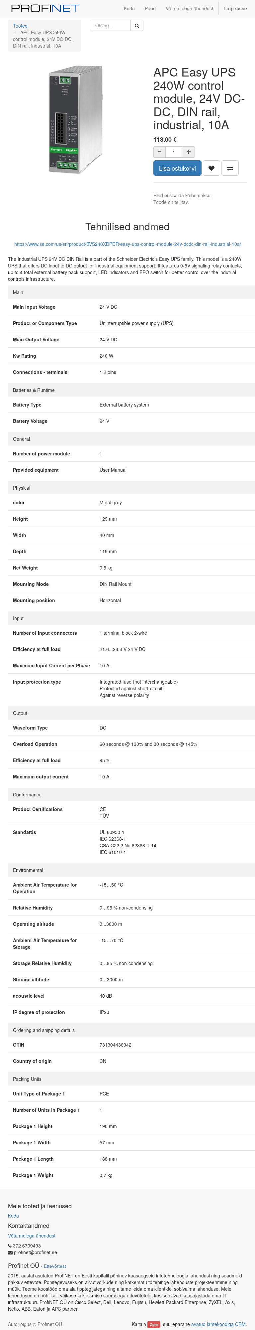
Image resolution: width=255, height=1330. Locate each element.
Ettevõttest (55, 1266)
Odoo (154, 1324)
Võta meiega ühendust (31, 1235)
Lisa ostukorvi (177, 168)
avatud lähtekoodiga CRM (218, 1324)
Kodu (13, 1215)
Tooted (20, 25)
